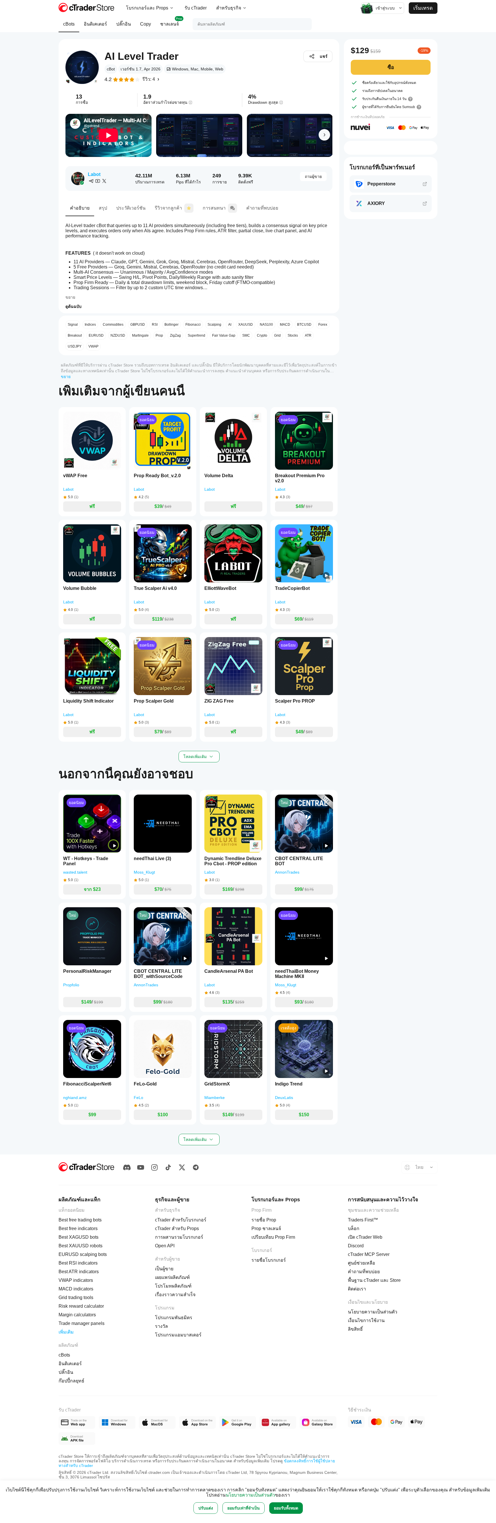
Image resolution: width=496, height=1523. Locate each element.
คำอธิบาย (80, 208)
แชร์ (324, 56)
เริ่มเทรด (423, 8)
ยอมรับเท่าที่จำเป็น (243, 1508)
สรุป (103, 208)
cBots (69, 24)
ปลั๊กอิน (123, 24)
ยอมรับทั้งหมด (286, 1508)
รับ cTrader (196, 7)
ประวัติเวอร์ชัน (131, 208)
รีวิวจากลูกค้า (168, 208)
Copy (145, 24)
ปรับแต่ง (205, 1508)
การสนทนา (214, 208)
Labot (94, 174)
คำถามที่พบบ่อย (262, 208)
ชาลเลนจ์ (171, 21)
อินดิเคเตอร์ (95, 24)
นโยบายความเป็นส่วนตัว (250, 1495)
